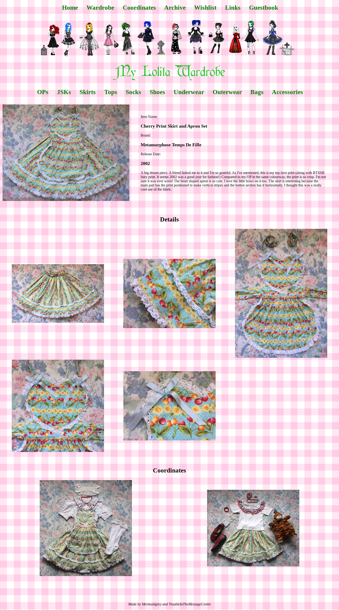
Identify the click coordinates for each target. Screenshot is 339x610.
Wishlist (205, 7)
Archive (175, 7)
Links (233, 7)
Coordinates (139, 7)
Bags (257, 92)
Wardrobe (100, 7)
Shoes (157, 92)
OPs (42, 92)
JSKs (64, 92)
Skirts (88, 92)
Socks (133, 92)
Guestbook (263, 7)
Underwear (189, 92)
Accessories (287, 92)
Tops (110, 92)
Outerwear (227, 92)
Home (70, 7)
